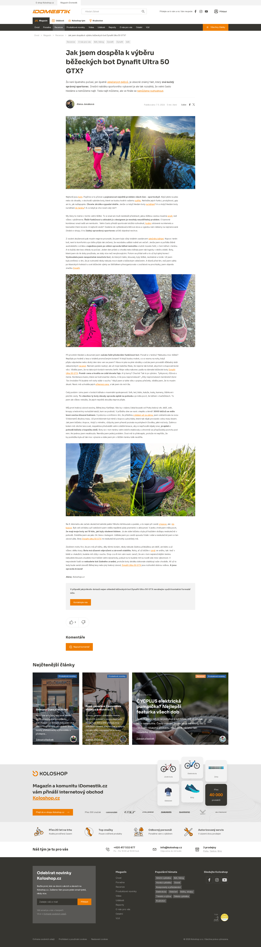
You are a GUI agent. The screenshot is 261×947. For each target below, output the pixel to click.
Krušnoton (160, 901)
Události (101, 27)
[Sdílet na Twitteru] (193, 104)
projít (170, 216)
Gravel (177, 882)
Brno (219, 851)
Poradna (47, 27)
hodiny (148, 223)
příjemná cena (102, 384)
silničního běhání (156, 238)
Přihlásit (84, 901)
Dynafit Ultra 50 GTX (91, 538)
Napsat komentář (81, 647)
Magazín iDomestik (68, 2)
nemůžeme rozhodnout (150, 90)
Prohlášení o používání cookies (73, 939)
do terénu (79, 208)
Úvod (37, 27)
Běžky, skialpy (186, 892)
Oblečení (173, 892)
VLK (148, 27)
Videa (91, 27)
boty (80, 197)
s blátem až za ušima (143, 415)
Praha (205, 851)
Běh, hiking (99, 42)
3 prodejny (209, 847)
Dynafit (110, 42)
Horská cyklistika (163, 882)
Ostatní (139, 27)
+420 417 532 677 (124, 847)
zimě (153, 550)
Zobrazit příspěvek (45, 739)
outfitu (138, 200)
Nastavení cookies (99, 939)
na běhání (150, 204)
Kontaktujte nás (80, 602)
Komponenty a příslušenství (168, 887)
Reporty (112, 27)
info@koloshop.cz (171, 847)
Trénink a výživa (163, 896)
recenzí (82, 366)
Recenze (59, 27)
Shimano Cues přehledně (52, 709)
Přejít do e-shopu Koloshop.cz (50, 812)
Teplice (212, 851)
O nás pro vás (126, 27)
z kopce (163, 524)
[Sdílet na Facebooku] (190, 104)
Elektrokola (161, 892)
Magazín (47, 35)
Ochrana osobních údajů (44, 939)
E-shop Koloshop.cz (45, 2)
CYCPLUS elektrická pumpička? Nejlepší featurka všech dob (158, 706)
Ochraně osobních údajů (55, 914)
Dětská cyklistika (181, 896)
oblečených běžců (117, 82)
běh (128, 42)
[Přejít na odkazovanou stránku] (209, 880)
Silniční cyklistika (163, 878)
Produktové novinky (76, 27)
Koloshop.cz (46, 798)
